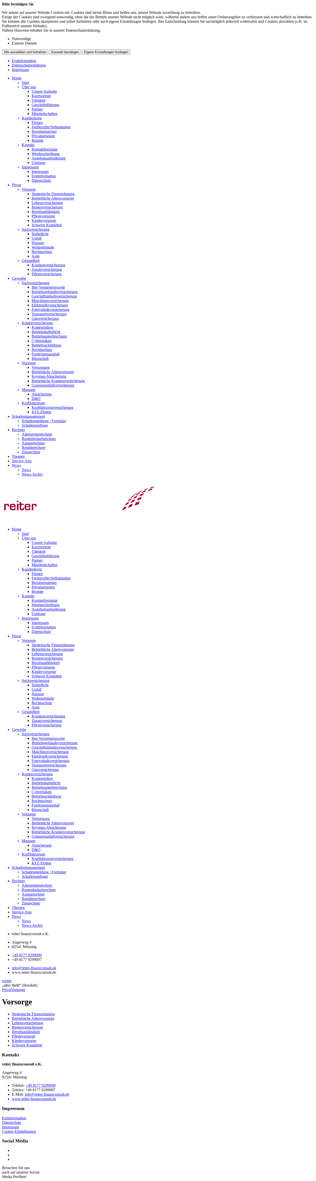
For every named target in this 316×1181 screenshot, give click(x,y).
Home (16, 78)
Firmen (37, 122)
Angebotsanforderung (49, 158)
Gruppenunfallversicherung (53, 385)
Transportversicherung (49, 314)
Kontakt (28, 145)
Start (25, 82)
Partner (37, 109)
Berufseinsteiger (44, 131)
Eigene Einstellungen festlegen (106, 52)
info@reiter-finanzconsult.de (34, 968)
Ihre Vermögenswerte (48, 287)
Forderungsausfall (45, 354)
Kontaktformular (45, 149)
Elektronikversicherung (50, 305)
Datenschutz (41, 180)
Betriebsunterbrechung (49, 336)
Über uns (29, 87)
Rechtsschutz (42, 252)
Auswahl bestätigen (65, 52)
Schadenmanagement (28, 416)
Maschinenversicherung (50, 301)
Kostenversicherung (37, 323)
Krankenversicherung (48, 265)
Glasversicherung (45, 318)
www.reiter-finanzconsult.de (34, 1099)
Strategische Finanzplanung (53, 194)
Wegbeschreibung (45, 154)
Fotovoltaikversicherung (50, 309)
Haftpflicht (40, 234)
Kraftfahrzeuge (33, 403)
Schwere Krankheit (47, 225)
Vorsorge (29, 189)
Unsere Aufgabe (44, 91)
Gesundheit (31, 260)
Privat (16, 185)
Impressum (20, 70)
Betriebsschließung (46, 345)
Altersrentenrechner (37, 434)
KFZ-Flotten (41, 412)
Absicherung (42, 394)
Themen (18, 456)
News (16, 465)
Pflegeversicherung (46, 274)
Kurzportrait (41, 96)
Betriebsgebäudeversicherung (55, 292)
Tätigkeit (38, 100)
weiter (7, 981)
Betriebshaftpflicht (46, 332)
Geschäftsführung (45, 105)
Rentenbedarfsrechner (39, 439)
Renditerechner (33, 447)
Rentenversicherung (47, 207)
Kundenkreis (32, 118)
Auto (36, 256)
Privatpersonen (43, 136)
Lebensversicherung (47, 203)
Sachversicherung (35, 229)
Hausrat (38, 243)
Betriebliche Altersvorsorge (53, 198)
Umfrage (38, 163)
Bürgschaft (40, 358)
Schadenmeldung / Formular (44, 421)
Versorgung (41, 367)
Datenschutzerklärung (29, 65)
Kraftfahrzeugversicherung (52, 407)
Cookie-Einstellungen (19, 1131)
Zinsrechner (31, 452)
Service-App (22, 461)
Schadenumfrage (35, 425)
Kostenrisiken (42, 327)
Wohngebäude (43, 247)
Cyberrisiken (42, 341)
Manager (29, 390)
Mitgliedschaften (45, 114)
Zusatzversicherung (47, 269)
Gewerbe (19, 278)
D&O (36, 398)
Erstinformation (24, 61)
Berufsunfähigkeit (45, 211)
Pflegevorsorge (43, 216)
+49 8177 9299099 (27, 955)
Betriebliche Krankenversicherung (58, 381)
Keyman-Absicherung (49, 376)
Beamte (37, 140)
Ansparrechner (33, 443)
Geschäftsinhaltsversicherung (54, 296)
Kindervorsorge (44, 220)
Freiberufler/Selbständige (51, 127)
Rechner (18, 430)
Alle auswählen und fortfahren (25, 52)
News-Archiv (32, 474)
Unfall (36, 238)
